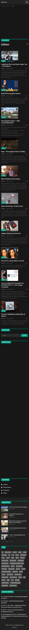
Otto (4, 605)
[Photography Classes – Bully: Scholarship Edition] (9, 112)
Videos (3, 60)
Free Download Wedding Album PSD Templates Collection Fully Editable (14, 616)
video (8, 580)
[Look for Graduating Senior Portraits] (4, 530)
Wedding (17, 580)
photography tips (5, 566)
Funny (3, 557)
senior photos (5, 577)
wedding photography (15, 582)
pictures (18, 568)
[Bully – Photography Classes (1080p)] (9, 143)
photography (20, 560)
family (17, 555)
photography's (5, 563)
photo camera (5, 560)
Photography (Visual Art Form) (16, 563)
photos (12, 566)
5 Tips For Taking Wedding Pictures (17, 535)
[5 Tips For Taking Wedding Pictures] (4, 536)
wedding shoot (13, 585)
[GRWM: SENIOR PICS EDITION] (9, 225)
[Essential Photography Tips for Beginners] (4, 515)
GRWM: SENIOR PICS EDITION (10, 233)
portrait (23, 568)
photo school (19, 566)
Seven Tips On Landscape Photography (18, 507)
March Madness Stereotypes (10, 179)
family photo (23, 555)
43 (27, 125)
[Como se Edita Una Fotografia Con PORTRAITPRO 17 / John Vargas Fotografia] (9, 275)
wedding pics (5, 585)
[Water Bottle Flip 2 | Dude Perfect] (9, 198)
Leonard (5, 601)
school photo (10, 574)
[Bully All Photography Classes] (9, 85)
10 (27, 236)
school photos (18, 574)
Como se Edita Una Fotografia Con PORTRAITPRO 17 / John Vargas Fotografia (12, 285)
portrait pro (15, 571)
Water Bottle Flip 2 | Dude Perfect (12, 206)
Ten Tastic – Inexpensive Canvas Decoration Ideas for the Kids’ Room (13, 606)
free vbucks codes (8, 596)
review (20, 571)
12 (27, 263)
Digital (24, 552)
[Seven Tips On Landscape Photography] (4, 509)
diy (9, 555)
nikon (13, 557)
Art (2, 552)
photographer (13, 560)
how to (8, 557)
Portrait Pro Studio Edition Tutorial (12, 261)
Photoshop (6, 490)
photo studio (11, 568)
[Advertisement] (14, 22)
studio (20, 577)
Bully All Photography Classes (10, 93)
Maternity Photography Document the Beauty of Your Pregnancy (18, 521)
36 (27, 208)
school (3, 574)
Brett (4, 610)
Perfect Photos (7, 487)
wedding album (5, 582)
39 (27, 68)
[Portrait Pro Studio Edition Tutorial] (9, 252)
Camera (14, 552)
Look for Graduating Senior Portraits (17, 528)
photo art (22, 557)
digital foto (4, 555)
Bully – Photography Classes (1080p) (13, 151)
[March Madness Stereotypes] (9, 171)
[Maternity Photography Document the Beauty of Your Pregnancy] (4, 523)
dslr (13, 555)
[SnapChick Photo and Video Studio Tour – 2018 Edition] (9, 56)
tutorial (3, 580)
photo (17, 557)
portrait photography (6, 571)
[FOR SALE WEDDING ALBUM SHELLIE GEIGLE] (9, 306)
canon (19, 552)
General (5, 484)
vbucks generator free (9, 614)
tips (24, 577)
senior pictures (13, 577)
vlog (12, 580)
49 (27, 181)
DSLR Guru (4, 2)
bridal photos (8, 552)
